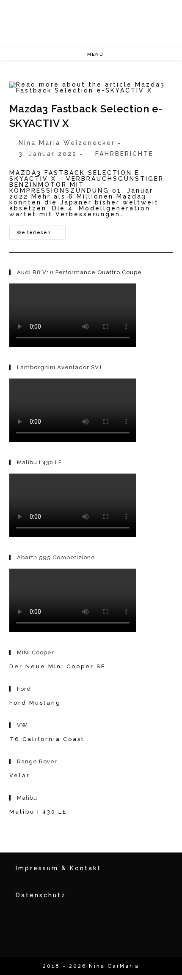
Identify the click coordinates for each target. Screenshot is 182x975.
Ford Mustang (35, 703)
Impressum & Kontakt (58, 868)
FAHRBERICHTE (124, 153)
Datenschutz (41, 895)
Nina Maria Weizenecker (67, 142)
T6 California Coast (46, 739)
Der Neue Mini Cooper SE (57, 666)
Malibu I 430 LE (38, 812)
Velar (19, 775)
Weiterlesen (41, 234)
